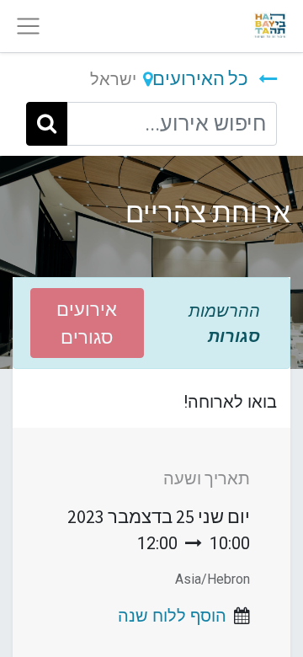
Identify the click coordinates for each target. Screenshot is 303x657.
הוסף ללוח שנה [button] (172, 616)
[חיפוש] (46, 124)
